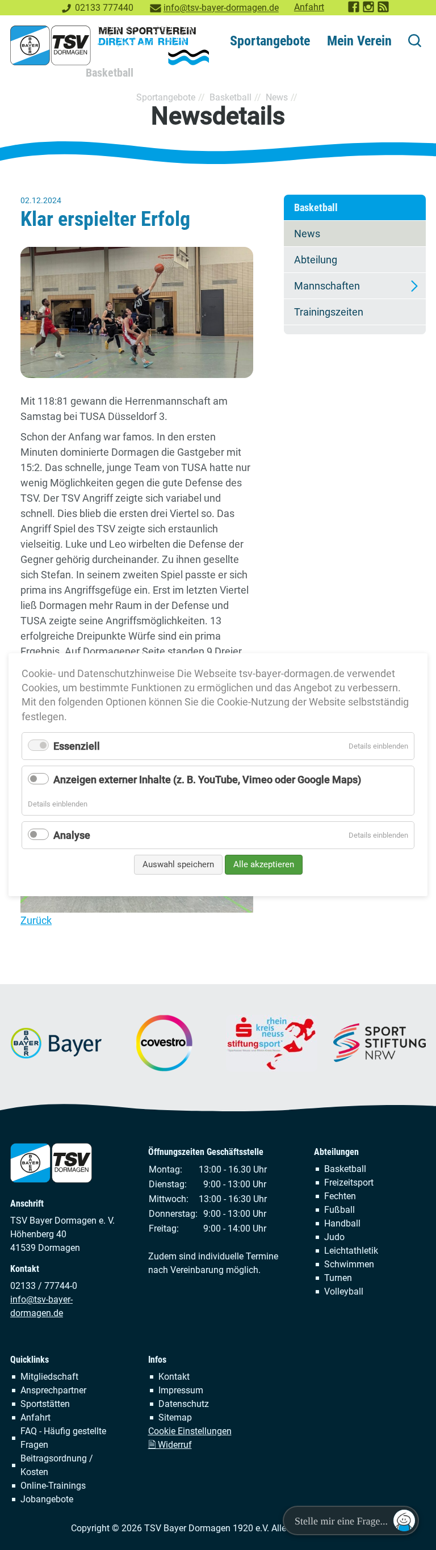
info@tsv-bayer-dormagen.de (221, 7)
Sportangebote (270, 41)
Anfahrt (309, 7)
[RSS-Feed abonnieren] (383, 10)
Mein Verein (359, 41)
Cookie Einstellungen (190, 1431)
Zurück (36, 920)
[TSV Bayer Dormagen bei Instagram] (369, 10)
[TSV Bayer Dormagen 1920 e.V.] (109, 45)
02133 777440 (104, 7)
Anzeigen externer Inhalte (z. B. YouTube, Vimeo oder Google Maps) (207, 780)
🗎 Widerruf (170, 1444)
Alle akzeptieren (263, 864)
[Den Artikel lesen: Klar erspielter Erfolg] (136, 312)
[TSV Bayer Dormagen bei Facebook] (354, 10)
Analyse (71, 835)
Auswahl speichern (178, 864)
